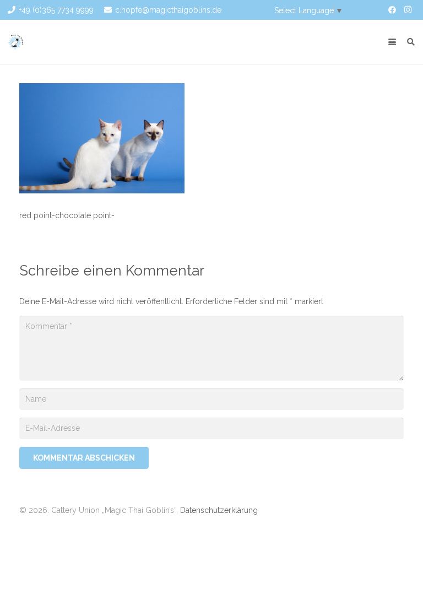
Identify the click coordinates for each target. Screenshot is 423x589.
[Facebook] (392, 10)
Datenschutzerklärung (219, 510)
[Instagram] (407, 10)
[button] (392, 42)
